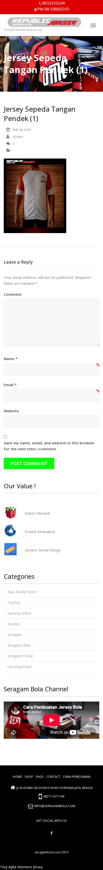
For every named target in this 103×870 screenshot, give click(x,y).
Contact (53, 776)
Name (11, 358)
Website (11, 410)
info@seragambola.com (54, 806)
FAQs (40, 776)
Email (10, 384)
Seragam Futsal (20, 656)
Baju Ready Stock (22, 591)
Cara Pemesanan (76, 776)
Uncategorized (19, 666)
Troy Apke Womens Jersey (21, 867)
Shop (28, 776)
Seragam (15, 634)
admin (18, 136)
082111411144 (53, 796)
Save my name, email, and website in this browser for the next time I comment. (49, 445)
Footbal (14, 602)
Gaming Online (19, 613)
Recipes (14, 623)
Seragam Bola (19, 645)
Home (17, 776)
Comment (13, 294)
